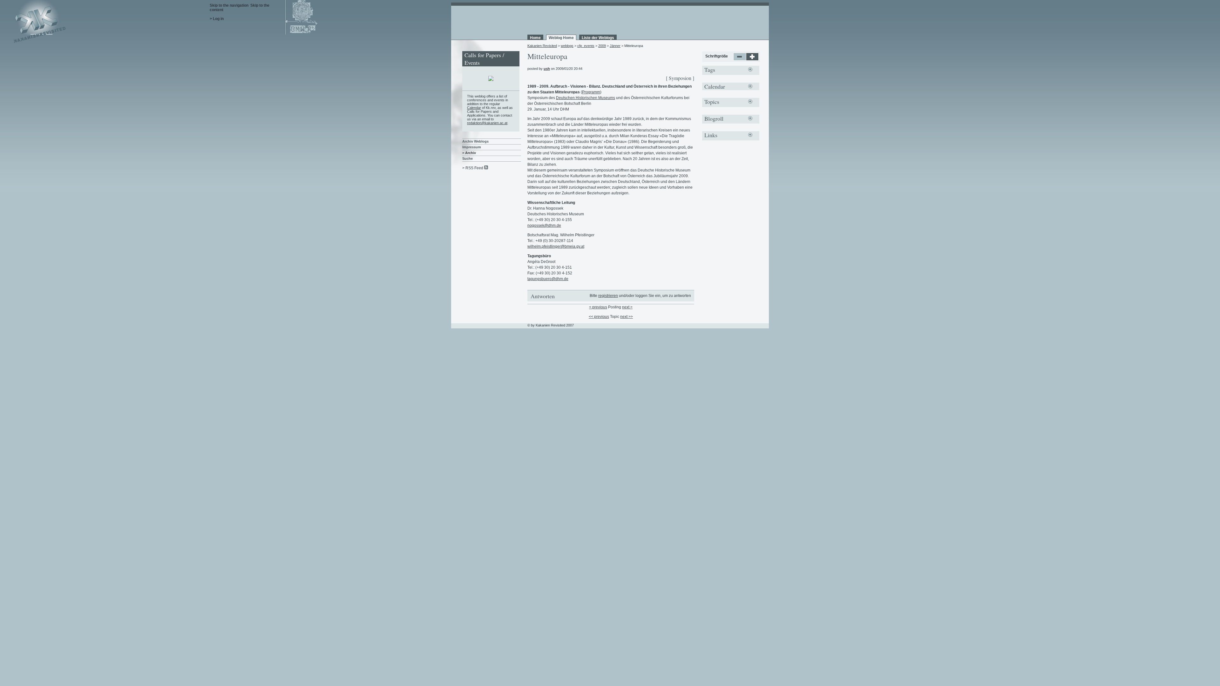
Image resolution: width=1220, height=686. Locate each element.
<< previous (599, 316)
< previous (598, 307)
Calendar (474, 108)
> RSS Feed (472, 168)
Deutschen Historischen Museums (585, 98)
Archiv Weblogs (475, 141)
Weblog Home (561, 38)
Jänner (615, 46)
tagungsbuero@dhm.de (547, 279)
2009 (602, 46)
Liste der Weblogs (598, 38)
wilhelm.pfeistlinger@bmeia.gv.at (555, 246)
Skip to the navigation (229, 5)
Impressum (471, 147)
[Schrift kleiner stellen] (739, 59)
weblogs (567, 46)
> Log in (217, 19)
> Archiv (469, 153)
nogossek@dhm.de (544, 225)
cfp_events (585, 46)
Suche (467, 158)
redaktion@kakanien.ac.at (487, 123)
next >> (626, 316)
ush (547, 69)
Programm (591, 92)
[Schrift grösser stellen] (752, 59)
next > (627, 307)
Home (535, 38)
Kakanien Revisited (542, 46)
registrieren (608, 295)
